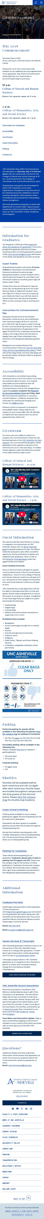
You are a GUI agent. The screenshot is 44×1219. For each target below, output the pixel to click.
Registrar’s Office (11, 1166)
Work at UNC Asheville (13, 1120)
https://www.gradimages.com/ (19, 912)
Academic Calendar (11, 1126)
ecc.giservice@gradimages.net (20, 930)
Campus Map (7, 1149)
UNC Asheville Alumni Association (20, 985)
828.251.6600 (22, 1096)
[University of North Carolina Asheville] (9, 2)
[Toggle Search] (36, 2)
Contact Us (7, 155)
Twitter (32, 1012)
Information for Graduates (13, 125)
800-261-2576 (14, 926)
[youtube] (17, 1109)
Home (4, 35)
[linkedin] (26, 1109)
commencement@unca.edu (19, 254)
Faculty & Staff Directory (15, 1114)
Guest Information (10, 143)
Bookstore (7, 1172)
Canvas (5, 1177)
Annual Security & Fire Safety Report (22, 1211)
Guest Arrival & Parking (15, 809)
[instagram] (31, 1109)
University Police (11, 1143)
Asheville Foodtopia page (16, 559)
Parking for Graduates (14, 851)
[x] (22, 1109)
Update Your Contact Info (22, 1033)
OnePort (6, 1183)
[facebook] (13, 1109)
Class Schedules (10, 1137)
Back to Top (19, 1199)
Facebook (24, 1012)
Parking (5, 149)
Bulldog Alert (9, 1189)
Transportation (9, 1160)
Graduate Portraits (12, 902)
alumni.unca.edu (11, 1009)
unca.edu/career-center (25, 956)
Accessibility (7, 131)
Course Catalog (9, 1131)
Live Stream (7, 137)
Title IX (28, 1214)
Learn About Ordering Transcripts (22, 975)
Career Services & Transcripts (18, 941)
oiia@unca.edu (17, 403)
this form (21, 750)
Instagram (10, 1014)
